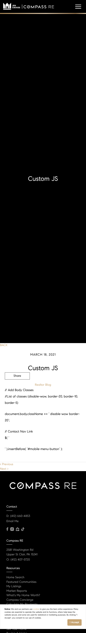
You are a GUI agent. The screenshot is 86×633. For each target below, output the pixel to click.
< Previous (6, 464)
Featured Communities (21, 582)
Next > (4, 469)
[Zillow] (17, 529)
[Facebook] (7, 529)
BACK (4, 345)
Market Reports (16, 591)
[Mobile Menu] (78, 6)
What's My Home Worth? (23, 595)
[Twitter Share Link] (17, 387)
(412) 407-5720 (20, 560)
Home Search (15, 577)
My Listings (13, 586)
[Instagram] (12, 529)
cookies (36, 609)
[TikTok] (22, 529)
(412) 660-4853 (20, 516)
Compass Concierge (19, 600)
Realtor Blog (43, 385)
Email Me (12, 521)
